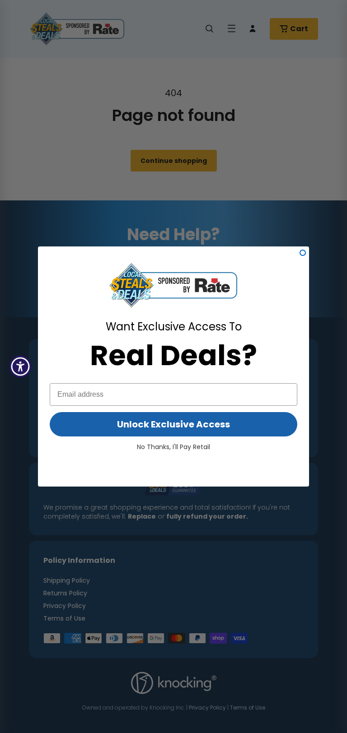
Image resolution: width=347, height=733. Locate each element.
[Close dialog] (302, 252)
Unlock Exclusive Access (173, 424)
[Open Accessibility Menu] (20, 366)
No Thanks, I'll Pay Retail (173, 446)
